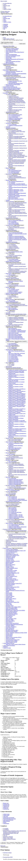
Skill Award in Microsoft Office (14, 447)
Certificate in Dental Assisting (14, 260)
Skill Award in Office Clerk (14, 449)
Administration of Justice (11, 112)
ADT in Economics (12, 277)
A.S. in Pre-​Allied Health (13, 172)
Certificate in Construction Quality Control (17, 238)
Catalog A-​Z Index (7, 647)
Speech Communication (11, 494)
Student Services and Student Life (10, 86)
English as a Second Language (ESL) (13, 293)
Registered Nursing (10, 489)
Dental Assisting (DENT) (11, 578)
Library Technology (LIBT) (11, 608)
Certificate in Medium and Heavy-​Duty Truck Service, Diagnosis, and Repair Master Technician (17, 157)
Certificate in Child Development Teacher (16, 212)
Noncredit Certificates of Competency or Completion (16, 543)
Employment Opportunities (8, 817)
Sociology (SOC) (9, 633)
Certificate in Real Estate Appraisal (15, 479)
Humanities (8, 312)
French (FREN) (9, 594)
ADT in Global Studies (13, 309)
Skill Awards (8, 542)
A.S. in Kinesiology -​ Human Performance (17, 330)
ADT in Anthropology (13, 121)
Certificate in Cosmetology (13, 248)
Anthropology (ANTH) (10, 556)
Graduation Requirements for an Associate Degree (16, 530)
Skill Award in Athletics (13, 344)
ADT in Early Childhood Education (15, 203)
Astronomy (8, 126)
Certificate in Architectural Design (15, 125)
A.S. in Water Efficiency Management (16, 524)
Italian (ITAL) (9, 603)
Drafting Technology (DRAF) (12, 579)
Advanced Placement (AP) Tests (15, 81)
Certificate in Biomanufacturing (14, 176)
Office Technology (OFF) (11, 618)
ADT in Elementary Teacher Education (16, 205)
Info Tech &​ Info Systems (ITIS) (12, 602)
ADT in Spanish (11, 300)
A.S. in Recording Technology (14, 486)
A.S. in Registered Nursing (13, 490)
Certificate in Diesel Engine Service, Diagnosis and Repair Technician (15, 153)
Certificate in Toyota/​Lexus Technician (16, 162)
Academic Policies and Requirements (10, 74)
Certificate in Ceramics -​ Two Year (15, 515)
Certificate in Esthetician (13, 296)
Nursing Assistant (9, 438)
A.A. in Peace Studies (12, 356)
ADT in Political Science (13, 456)
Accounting (8, 94)
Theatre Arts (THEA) (10, 638)
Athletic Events (6, 814)
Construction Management (11, 230)
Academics (5, 25)
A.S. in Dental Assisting (13, 259)
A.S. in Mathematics (12, 348)
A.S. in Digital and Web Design (14, 512)
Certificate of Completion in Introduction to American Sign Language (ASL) (17, 429)
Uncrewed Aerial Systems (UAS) (12, 501)
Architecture (8, 123)
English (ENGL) (9, 585)
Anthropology (9, 120)
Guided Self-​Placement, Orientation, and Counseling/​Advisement (14, 72)
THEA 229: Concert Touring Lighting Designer (15, 644)
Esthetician (8, 294)
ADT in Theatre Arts (12, 496)
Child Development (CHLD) (12, 568)
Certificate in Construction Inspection (16, 236)
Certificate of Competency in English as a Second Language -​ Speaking (16, 412)
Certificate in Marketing (13, 191)
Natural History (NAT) (10, 615)
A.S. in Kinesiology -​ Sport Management (16, 331)
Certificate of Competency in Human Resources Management (16, 419)
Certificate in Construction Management (16, 237)
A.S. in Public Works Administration (15, 464)
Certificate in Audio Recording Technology (17, 487)
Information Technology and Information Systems (16, 314)
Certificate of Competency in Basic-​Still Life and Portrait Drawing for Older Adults (17, 371)
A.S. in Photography (12, 513)
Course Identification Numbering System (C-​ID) (16, 550)
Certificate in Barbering (13, 246)
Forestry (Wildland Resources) (12, 301)
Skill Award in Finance (13, 197)
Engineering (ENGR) (10, 584)
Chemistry (8, 200)
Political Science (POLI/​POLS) (12, 623)
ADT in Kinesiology (12, 328)
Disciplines (5, 93)
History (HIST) (9, 599)
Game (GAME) (9, 595)
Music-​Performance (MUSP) (12, 613)
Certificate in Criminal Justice (14, 119)
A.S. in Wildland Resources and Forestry (16, 304)
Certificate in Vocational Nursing (15, 521)
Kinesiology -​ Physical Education (12, 325)
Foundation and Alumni (10, 56)
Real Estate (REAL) (10, 629)
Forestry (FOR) (9, 592)
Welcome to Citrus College (8, 46)
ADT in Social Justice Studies (14, 354)
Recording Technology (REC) (12, 630)
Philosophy (8, 450)
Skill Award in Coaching (13, 333)
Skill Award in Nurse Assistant (14, 440)
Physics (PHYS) (9, 622)
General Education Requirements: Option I (17, 536)
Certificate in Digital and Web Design (16, 517)
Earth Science (8, 273)
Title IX (4, 840)
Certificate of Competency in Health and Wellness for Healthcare (16, 416)
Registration (8, 66)
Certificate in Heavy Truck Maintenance (16, 155)
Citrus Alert (5, 816)
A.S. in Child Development (14, 206)
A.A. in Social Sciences (13, 358)
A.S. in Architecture (12, 124)
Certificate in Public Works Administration (17, 469)
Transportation (6, 823)
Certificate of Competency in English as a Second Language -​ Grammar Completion (17, 401)
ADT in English (11, 288)
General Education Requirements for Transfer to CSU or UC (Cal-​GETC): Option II (17, 538)
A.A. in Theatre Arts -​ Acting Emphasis (16, 499)
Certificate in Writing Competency (15, 292)
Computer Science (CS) (10, 571)
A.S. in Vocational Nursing (13, 520)
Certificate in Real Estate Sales (14, 484)
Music (7, 362)
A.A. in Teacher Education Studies (15, 251)
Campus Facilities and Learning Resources (12, 88)
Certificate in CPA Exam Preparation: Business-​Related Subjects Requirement (16, 101)
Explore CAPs (9, 91)
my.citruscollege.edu (7, 3)
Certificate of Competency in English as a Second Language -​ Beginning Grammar (16, 396)
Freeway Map (8, 57)
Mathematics (8, 345)
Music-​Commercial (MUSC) (12, 611)
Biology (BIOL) (9, 563)
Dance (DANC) (9, 577)
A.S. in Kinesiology (12, 343)
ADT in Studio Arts (12, 508)
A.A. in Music (11, 365)
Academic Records (10, 85)
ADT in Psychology (12, 461)
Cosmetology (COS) (10, 574)
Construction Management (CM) (12, 572)
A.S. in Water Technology (13, 525)
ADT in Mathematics (12, 347)
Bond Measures (6, 834)
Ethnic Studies (9, 298)
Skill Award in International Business (16, 199)
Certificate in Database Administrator (16, 317)
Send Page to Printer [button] (7, 852)
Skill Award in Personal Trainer (14, 335)
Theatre (7, 495)
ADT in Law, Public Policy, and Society (16, 353)
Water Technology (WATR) (11, 642)
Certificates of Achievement (11, 541)
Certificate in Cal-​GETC (13, 360)
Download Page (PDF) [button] (8, 857)
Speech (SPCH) (9, 636)
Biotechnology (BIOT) (10, 564)
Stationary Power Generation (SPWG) (13, 637)
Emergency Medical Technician (12, 278)
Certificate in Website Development (15, 324)
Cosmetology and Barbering (11, 242)
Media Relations (6, 821)
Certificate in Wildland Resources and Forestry (17, 305)
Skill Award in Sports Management (15, 337)
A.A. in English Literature (13, 289)
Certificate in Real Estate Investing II (15, 483)
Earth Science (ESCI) (10, 581)
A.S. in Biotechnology (13, 175)
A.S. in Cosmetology (12, 245)
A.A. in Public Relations (13, 222)
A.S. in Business (11, 182)
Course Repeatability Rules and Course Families (16, 77)
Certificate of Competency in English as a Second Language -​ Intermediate (16, 392)
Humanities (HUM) (10, 601)
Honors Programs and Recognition (13, 84)
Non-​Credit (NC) (9, 616)
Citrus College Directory (11, 50)
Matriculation (6, 69)
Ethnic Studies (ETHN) (10, 589)
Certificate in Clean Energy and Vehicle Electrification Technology (16, 151)
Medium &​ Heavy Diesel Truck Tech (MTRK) (15, 610)
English (7, 287)
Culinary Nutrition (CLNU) (11, 576)
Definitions (5, 646)
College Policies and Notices (9, 645)
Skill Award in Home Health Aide (15, 439)
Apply (4, 6)
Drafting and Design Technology (12, 261)
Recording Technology (10, 485)
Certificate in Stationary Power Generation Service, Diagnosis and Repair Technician (17, 160)
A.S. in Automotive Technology (14, 130)
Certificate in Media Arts (13, 361)
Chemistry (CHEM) (10, 567)
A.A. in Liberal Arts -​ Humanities (15, 355)
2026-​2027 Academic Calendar (12, 48)
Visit (4, 28)
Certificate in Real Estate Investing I (15, 481)
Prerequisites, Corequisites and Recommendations (16, 73)
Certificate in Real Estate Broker (15, 480)
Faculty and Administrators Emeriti (13, 55)
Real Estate (8, 477)
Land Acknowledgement (8, 819)
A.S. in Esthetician (12, 295)
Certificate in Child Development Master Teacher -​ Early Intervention (16, 210)
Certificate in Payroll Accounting (15, 109)
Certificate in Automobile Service (15, 137)
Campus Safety (6, 815)
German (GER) (9, 597)
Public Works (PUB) (10, 628)
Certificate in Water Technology (14, 528)
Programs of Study (7, 529)
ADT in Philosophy (12, 451)
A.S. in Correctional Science (14, 115)
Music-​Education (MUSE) (11, 612)
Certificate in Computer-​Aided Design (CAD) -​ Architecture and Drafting (17, 269)
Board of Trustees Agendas (14, 832)
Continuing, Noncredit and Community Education (16, 544)
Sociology (8, 491)
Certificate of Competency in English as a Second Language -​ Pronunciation (16, 409)
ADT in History (11, 311)
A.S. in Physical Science (13, 359)
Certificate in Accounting (13, 96)
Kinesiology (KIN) (10, 605)
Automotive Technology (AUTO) (13, 561)
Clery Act (5, 835)
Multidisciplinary (9, 349)
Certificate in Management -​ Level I (15, 189)
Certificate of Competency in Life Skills (16, 420)
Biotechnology (9, 174)
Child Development (10, 201)
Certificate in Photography (13, 518)
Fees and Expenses (10, 67)
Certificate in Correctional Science (15, 118)
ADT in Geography (12, 308)
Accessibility (5, 828)
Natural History (9, 366)
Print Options (6, 650)
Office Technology (9, 441)
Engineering (8, 283)
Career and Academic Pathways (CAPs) (11, 89)
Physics (7, 452)
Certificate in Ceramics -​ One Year (15, 514)
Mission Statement (9, 62)
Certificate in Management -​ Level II (15, 190)
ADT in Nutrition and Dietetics (14, 329)
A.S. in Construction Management (15, 232)
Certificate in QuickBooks (13, 110)
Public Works (8, 462)
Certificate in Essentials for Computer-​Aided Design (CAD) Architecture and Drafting (17, 272)
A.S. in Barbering (12, 244)
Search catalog (4, 43)
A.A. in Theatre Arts (12, 497)
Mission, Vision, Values (8, 837)
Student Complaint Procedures (9, 839)
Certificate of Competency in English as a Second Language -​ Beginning (16, 389)
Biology (7, 168)
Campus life (5, 26)
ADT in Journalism (12, 221)
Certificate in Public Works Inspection (16, 471)
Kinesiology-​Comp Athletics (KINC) (13, 606)
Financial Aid (8, 68)
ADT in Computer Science (13, 226)
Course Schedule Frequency (11, 551)
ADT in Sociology (12, 493)
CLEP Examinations (12, 82)
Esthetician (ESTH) (10, 588)
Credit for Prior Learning (11, 78)
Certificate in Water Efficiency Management (17, 526)
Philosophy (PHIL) (10, 619)
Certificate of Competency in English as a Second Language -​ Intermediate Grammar (17, 399)
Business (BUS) (9, 565)
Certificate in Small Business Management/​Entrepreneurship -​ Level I (17, 194)
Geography (8, 306)
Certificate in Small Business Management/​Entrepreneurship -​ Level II (17, 196)
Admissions (5, 24)
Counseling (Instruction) (11, 249)
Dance (7, 253)
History (7, 310)
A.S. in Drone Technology (13, 503)
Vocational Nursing (10, 519)
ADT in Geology (11, 274)
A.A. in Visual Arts (12, 511)
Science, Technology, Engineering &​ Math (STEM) (16, 632)
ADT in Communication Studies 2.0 (15, 220)
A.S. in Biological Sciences (14, 171)
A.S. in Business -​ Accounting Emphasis (16, 183)
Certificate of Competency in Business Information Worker (16, 375)
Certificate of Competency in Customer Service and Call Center (16, 380)
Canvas (4, 4)
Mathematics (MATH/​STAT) (12, 609)
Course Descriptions (7, 548)
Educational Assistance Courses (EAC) (14, 583)
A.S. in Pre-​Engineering (13, 284)
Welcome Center (6, 5)
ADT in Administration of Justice (15, 114)
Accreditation (6, 829)
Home (4, 37)
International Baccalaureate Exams (15, 83)
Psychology (8, 460)
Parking (4, 822)
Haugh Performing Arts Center (9, 818)
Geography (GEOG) (10, 596)
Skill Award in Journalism (13, 224)
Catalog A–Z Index (7, 9)
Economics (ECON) (10, 582)
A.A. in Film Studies (12, 510)
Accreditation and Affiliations (12, 49)
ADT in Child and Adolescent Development (17, 202)
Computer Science (9, 225)
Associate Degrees (9, 539)
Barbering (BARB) (10, 562)
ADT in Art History (12, 507)
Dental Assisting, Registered (11, 256)
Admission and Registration (9, 63)
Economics (8, 276)
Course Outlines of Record (8, 38)
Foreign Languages (10, 299)
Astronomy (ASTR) (10, 560)
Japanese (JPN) (9, 604)
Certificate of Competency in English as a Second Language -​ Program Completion (16, 394)
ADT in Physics (11, 454)
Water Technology (9, 523)
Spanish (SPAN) (9, 635)
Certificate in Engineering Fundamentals (16, 285)
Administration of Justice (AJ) (12, 554)
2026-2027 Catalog (4, 12)
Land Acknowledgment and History (13, 61)
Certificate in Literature (13, 290)
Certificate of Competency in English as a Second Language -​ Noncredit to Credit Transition (16, 406)
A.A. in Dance (11, 254)
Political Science (9, 455)
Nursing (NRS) (9, 617)
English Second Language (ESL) (12, 587)
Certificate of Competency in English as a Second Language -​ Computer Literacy (16, 403)
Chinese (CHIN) (9, 569)
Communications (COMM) (11, 570)
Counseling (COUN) (10, 575)
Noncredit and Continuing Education (13, 367)
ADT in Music (11, 364)
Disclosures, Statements (8, 836)
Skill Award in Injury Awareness (15, 334)
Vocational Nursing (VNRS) (11, 640)
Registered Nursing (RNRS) (11, 631)
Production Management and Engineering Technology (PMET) (14, 458)
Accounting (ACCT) (10, 553)
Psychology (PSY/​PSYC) (11, 626)
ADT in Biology (11, 169)
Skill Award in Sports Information (15, 336)
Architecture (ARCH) (10, 557)
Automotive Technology (11, 127)
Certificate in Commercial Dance (15, 255)
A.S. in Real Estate (12, 478)
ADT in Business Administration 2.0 (15, 181)
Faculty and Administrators (11, 54)
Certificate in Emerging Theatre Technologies (17, 500)
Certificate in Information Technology (16, 318)
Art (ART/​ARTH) (9, 558)
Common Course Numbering (12, 549)
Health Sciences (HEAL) (11, 598)
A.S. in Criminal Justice (13, 116)
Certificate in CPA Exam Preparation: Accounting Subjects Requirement (16, 98)
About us (5, 27)
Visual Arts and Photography (12, 505)
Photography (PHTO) (10, 620)
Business (7, 180)
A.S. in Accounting (12, 95)
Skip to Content (4, 1)
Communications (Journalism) (12, 217)
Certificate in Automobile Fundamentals (16, 136)
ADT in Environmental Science (14, 170)
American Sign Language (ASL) (12, 555)
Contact (4, 8)
